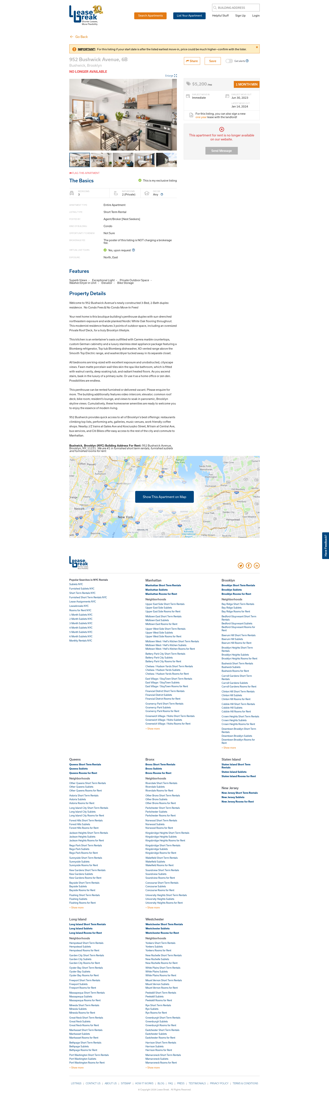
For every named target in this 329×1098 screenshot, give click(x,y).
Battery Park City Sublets (159, 657)
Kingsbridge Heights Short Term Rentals (167, 832)
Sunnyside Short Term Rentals (85, 857)
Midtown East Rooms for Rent (161, 623)
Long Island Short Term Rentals (87, 924)
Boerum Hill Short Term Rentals (239, 635)
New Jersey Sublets (233, 797)
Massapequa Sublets (80, 996)
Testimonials (197, 1083)
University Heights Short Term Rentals (166, 895)
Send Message (221, 151)
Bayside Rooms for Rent (82, 890)
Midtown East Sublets (157, 620)
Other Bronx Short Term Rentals (162, 795)
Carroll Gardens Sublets (235, 682)
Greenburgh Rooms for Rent (160, 1025)
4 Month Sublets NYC (81, 627)
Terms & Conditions (245, 1083)
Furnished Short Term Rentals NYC (88, 597)
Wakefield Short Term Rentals (161, 857)
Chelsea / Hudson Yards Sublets (162, 669)
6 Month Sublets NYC (81, 636)
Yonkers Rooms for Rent (158, 950)
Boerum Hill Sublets (232, 639)
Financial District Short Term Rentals (164, 691)
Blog (161, 1083)
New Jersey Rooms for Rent (238, 801)
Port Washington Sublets (82, 1058)
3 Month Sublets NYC (81, 623)
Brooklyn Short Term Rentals (238, 585)
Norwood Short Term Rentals (161, 820)
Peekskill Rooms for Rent (158, 1000)
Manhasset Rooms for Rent (83, 1037)
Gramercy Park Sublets (158, 707)
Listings (76, 1083)
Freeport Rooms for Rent (82, 987)
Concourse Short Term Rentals (161, 882)
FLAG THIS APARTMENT (86, 173)
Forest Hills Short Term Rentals (86, 820)
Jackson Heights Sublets (82, 836)
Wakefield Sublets (155, 861)
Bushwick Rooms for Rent (235, 670)
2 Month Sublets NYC (81, 618)
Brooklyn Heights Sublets (235, 654)
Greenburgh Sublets (156, 1021)
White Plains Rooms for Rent (160, 975)
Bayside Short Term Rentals (84, 882)
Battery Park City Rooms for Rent (163, 661)
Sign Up (240, 15)
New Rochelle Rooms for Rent (161, 962)
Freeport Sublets (78, 984)
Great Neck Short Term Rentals (86, 1017)
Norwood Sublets (154, 824)
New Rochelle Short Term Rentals (163, 955)
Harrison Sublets (154, 1046)
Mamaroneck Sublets (156, 1058)
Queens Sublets (78, 768)
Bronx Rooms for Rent (158, 772)
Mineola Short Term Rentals (84, 1005)
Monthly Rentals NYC (80, 640)
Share (193, 61)
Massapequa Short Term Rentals (87, 992)
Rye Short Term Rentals (158, 1005)
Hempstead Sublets (80, 946)
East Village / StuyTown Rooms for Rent (166, 686)
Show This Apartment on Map (164, 496)
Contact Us (93, 1083)
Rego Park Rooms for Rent (83, 852)
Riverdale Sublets (155, 786)
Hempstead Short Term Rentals (86, 942)
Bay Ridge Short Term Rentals (238, 603)
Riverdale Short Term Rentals (161, 783)
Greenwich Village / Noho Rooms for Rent (167, 723)
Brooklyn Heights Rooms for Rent (239, 658)
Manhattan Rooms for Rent (161, 593)
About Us (111, 1083)
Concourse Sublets (155, 886)
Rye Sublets (151, 1008)
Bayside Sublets (78, 886)
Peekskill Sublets (154, 996)
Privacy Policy (219, 1083)
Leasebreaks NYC (79, 605)
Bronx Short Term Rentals (160, 764)
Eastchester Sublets (156, 1033)
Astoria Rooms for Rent (81, 803)
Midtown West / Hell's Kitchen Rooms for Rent (170, 648)
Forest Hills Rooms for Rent (83, 827)
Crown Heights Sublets (234, 720)
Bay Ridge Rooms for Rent (236, 611)
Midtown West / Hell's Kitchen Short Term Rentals (172, 641)
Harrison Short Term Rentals (160, 1042)
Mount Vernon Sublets (157, 984)
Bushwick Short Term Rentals (237, 663)
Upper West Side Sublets (159, 632)
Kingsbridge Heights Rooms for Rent (165, 840)
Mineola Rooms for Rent (82, 1012)
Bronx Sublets (153, 768)
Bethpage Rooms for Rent (83, 1050)
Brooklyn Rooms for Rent (236, 593)
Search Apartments (150, 15)
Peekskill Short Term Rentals (160, 992)
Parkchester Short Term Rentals (162, 807)
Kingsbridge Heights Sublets (161, 836)
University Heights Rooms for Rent (164, 902)
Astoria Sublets (77, 799)
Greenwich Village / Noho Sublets (163, 719)
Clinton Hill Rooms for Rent (236, 699)
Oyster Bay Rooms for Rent (84, 975)
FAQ (170, 1083)
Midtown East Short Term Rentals (163, 616)
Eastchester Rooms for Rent (160, 1037)
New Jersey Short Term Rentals (240, 792)
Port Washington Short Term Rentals (89, 1054)
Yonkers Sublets (154, 946)
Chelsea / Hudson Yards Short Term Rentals (169, 666)
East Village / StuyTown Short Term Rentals (168, 678)
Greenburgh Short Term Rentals (162, 1017)
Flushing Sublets (78, 898)
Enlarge (169, 75)
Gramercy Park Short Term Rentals (164, 703)
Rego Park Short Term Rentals (85, 845)
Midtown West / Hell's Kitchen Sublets (165, 645)
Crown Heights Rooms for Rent (238, 724)
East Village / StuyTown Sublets (162, 682)
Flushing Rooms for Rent (82, 902)
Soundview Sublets (155, 873)
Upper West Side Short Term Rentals (165, 628)
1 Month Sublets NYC (81, 614)
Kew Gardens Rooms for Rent (85, 877)
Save (212, 61)
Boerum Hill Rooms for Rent (236, 642)
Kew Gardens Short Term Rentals (87, 870)
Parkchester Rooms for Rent (160, 815)
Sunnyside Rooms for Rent (83, 865)
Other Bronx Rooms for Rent (160, 803)
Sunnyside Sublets (79, 861)
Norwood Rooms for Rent (159, 827)
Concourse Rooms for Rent (159, 890)
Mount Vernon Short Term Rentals (163, 980)
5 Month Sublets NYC (81, 631)
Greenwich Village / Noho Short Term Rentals (170, 716)
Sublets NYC (76, 584)
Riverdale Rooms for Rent (159, 790)
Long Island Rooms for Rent (85, 932)
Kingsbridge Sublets (156, 849)
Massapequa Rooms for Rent (85, 1000)
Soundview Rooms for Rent (160, 877)
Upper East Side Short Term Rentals (164, 603)
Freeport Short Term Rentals (84, 980)
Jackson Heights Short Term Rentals (88, 832)
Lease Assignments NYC (82, 601)
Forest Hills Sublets (79, 824)
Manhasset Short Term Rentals (85, 1030)
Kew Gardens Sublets (81, 873)
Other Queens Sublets (81, 786)
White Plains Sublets (156, 971)
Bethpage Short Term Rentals (85, 1042)
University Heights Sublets (159, 898)
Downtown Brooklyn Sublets (237, 735)
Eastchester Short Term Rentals (162, 1030)
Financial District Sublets (158, 694)
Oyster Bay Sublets (79, 971)
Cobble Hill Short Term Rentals (238, 704)
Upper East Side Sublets (158, 607)
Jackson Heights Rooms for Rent (86, 840)
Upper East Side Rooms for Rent (162, 611)
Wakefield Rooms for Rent (159, 865)
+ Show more (152, 728)
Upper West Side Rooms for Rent (163, 636)
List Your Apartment (189, 15)
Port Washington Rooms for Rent (87, 1062)
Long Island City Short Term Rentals (88, 807)
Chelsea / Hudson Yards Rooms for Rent (167, 673)
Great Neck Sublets (79, 1021)
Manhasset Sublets (79, 1033)
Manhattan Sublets (156, 589)
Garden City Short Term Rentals (86, 955)
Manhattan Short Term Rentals (163, 585)
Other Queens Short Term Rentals (87, 783)
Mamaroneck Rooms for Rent (161, 1062)
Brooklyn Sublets (232, 589)
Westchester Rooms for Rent (162, 932)
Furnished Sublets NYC (81, 588)
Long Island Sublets (81, 928)
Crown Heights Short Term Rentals (240, 716)
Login (256, 15)
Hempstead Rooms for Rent (84, 950)
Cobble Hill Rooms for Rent (236, 711)
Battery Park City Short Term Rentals (165, 653)
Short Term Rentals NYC (82, 592)
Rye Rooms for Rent (156, 1012)
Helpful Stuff (220, 15)
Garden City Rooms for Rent (84, 962)
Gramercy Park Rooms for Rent (162, 711)
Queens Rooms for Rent (83, 772)
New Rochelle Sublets (157, 959)
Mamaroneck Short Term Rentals (163, 1054)
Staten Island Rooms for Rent (239, 776)
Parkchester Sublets (156, 811)
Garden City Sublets (80, 959)
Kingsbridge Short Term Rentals (162, 845)
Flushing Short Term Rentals (84, 895)
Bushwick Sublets (231, 667)
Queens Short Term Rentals (85, 764)
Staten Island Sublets (234, 771)
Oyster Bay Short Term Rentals (86, 967)
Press (180, 1083)
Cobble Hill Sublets (232, 707)
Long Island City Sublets (82, 811)
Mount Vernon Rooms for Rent (161, 987)
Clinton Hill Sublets (232, 695)
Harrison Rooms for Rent (158, 1050)
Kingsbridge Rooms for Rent (160, 852)
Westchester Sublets (157, 928)
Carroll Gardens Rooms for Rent (239, 686)
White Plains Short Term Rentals (162, 967)
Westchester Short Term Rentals (164, 924)
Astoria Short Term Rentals (83, 795)
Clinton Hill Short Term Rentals (238, 691)
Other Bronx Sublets (156, 799)
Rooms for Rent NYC (80, 610)
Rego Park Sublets (79, 849)
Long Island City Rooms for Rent (86, 815)
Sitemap (126, 1083)
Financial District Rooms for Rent (162, 698)
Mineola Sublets (78, 1008)
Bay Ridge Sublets (232, 607)
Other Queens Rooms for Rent (85, 790)
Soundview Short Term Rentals (162, 870)
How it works (144, 1083)
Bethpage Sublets (79, 1046)
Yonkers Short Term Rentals (160, 942)
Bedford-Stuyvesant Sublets (237, 623)
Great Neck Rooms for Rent (84, 1025)
